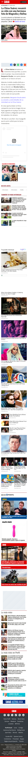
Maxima (21, 732)
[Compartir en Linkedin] (21, 65)
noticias (14, 499)
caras (14, 545)
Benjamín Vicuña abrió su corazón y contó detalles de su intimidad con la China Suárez (13, 99)
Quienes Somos (18, 736)
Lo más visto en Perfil (10, 652)
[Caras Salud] (14, 696)
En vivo (24, 2)
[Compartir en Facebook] (11, 65)
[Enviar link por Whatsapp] (18, 65)
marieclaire (14, 522)
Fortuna (7, 721)
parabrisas (14, 568)
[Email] (25, 65)
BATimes (17, 724)
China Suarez (5, 190)
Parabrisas (20, 721)
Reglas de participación (10, 741)
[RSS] (20, 715)
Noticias (14, 719)
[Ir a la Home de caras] (6, 2)
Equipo (22, 739)
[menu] (2, 2)
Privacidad (16, 739)
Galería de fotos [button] (20, 21)
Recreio (15, 732)
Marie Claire (21, 719)
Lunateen (11, 724)
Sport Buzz (8, 732)
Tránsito (21, 741)
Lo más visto (6, 612)
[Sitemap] (23, 715)
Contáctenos (7, 739)
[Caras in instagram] (5, 715)
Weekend (13, 721)
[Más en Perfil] (10, 495)
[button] (14, 33)
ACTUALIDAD (4, 5)
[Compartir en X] (15, 65)
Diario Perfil (7, 719)
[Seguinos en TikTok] (16, 715)
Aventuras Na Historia (9, 730)
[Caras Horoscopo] (14, 703)
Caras (15, 728)
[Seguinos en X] (12, 715)
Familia (21, 190)
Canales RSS (8, 736)
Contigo (21, 728)
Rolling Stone (21, 730)
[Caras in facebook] (8, 715)
